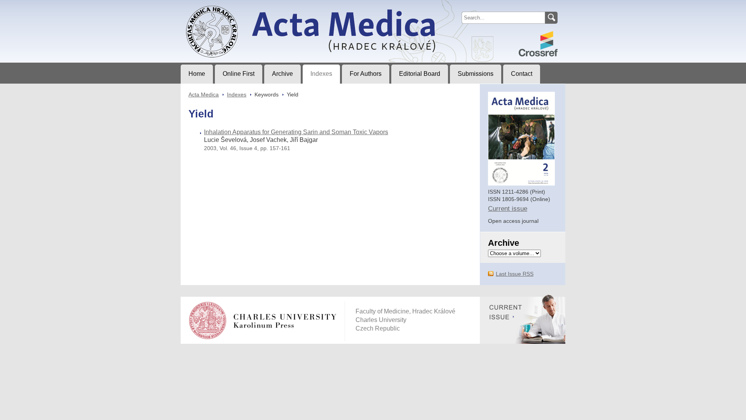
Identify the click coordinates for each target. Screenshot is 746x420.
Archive (282, 73)
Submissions (475, 73)
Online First (238, 73)
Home (196, 73)
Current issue (507, 208)
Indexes (321, 73)
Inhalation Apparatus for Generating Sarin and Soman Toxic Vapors (296, 132)
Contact (521, 73)
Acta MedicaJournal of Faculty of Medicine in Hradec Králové (245, 6)
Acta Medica (203, 94)
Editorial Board (419, 73)
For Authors (366, 73)
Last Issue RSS (514, 274)
